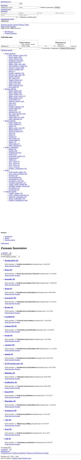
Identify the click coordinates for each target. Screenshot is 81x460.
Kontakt (17, 266)
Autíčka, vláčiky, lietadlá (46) (18, 184)
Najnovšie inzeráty (6, 25)
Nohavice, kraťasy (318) (16, 68)
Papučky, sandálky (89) (16, 69)
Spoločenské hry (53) (15, 179)
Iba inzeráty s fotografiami (50, 48)
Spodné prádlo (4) (14, 140)
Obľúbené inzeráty (7, 50)
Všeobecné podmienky (19, 453)
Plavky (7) (12, 71)
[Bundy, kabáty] (29, 46)
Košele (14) (12, 126)
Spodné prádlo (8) (14, 76)
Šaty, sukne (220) (14, 78)
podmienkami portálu (7, 19)
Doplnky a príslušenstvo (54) (18, 168)
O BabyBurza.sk (6, 453)
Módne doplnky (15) (15, 129)
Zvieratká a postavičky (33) (17, 183)
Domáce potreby (10, 240)
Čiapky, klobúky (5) (15, 124)
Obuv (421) (12, 103)
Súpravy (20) (13, 110)
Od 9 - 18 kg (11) (14, 163)
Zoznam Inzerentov (11, 33)
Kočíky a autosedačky (12, 147)
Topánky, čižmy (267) (15, 80)
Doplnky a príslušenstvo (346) (18, 200)
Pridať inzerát (8, 26)
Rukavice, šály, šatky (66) (17, 75)
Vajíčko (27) (12, 160)
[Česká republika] (26, 458)
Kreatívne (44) (13, 175)
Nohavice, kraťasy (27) (16, 131)
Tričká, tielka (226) (15, 82)
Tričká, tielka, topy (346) (16, 117)
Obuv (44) (12, 133)
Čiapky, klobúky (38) (15, 94)
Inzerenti (15, 25)
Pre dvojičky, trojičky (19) (17, 156)
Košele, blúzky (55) (15, 62)
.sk (5, 1)
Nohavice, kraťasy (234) (16, 101)
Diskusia (21, 25)
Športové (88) (13, 151)
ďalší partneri (5, 243)
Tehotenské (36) (14, 115)
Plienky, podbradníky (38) (17, 198)
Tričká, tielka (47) (14, 144)
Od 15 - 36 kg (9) (14, 167)
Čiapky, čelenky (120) (16, 59)
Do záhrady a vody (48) (16, 181)
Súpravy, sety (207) (15, 83)
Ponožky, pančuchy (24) (16, 73)
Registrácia (4, 11)
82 (10, 253)
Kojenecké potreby (11, 191)
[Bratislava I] (63, 44)
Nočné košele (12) (14, 99)
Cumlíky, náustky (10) (16, 193)
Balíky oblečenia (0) (15, 145)
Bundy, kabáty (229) (15, 57)
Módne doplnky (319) (15, 98)
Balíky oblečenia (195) (16, 85)
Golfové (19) (13, 154)
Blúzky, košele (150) (15, 91)
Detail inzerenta (10, 266)
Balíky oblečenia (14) (15, 119)
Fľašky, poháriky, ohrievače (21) (19, 195)
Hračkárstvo (8, 236)
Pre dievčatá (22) (14, 190)
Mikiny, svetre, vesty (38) (17, 128)
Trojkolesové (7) (14, 158)
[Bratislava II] (63, 46)
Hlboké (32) (12, 149)
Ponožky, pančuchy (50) (16, 106)
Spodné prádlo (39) (15, 108)
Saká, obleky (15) (14, 138)
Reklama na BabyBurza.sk (34, 453)
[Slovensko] (16, 458)
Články (26, 25)
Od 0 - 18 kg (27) (14, 161)
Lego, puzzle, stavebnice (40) (18, 174)
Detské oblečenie (10, 53)
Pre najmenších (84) (15, 177)
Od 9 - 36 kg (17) (14, 165)
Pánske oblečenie (10, 121)
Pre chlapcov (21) (14, 188)
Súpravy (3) (12, 142)
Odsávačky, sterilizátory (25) (18, 197)
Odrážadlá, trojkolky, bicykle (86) (19, 186)
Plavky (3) (12, 135)
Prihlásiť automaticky (47, 7)
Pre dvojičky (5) (14, 87)
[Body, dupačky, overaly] (29, 44)
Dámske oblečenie (10, 89)
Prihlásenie (4, 5)
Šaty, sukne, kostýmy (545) (17, 114)
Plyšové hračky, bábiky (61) (17, 172)
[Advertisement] (13, 215)
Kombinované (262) (15, 152)
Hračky (7, 170)
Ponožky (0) (12, 137)
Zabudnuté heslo (6, 9)
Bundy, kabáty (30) (15, 122)
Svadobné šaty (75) (15, 112)
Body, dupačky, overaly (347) (18, 55)
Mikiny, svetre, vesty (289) (17, 64)
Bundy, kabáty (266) (15, 92)
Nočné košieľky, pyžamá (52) (18, 66)
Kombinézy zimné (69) (16, 61)
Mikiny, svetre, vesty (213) (17, 96)
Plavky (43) (12, 105)
